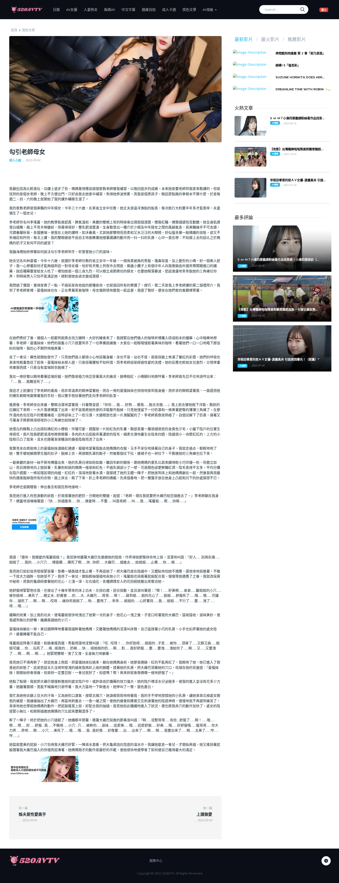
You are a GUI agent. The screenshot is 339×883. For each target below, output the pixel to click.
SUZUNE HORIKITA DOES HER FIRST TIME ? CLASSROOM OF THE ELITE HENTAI (303, 77)
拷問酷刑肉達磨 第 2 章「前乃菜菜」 (300, 53)
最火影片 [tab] (270, 39)
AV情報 (208, 9)
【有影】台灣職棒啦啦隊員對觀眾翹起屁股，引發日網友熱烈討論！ (297, 149)
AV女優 (73, 9)
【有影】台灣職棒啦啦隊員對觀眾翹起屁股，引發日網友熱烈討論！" (278, 309)
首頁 (14, 30)
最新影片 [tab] (244, 39)
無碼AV (111, 9)
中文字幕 (130, 9)
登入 (324, 10)
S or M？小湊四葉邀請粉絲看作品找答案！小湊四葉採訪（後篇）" (279, 260)
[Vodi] (26, 9)
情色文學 (190, 9)
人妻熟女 (92, 9)
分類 (58, 9)
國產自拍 (150, 9)
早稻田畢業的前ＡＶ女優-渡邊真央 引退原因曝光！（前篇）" (278, 359)
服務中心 (155, 860)
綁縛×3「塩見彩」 (288, 65)
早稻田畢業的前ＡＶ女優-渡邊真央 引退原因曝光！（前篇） (296, 180)
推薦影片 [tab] (297, 39)
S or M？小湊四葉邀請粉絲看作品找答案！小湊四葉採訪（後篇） (296, 118)
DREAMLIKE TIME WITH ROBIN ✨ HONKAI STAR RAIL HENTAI (302, 89)
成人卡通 (170, 9)
